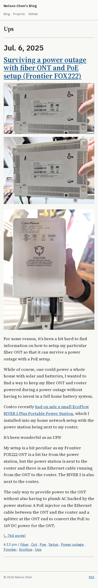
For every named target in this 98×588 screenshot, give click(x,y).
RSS (91, 577)
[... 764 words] (15, 535)
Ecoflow (25, 549)
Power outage (72, 544)
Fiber (24, 544)
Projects (19, 14)
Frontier (10, 549)
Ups (38, 549)
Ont (34, 544)
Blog (7, 14)
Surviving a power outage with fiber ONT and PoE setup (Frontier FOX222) (45, 68)
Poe (43, 544)
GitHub (33, 14)
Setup (53, 544)
